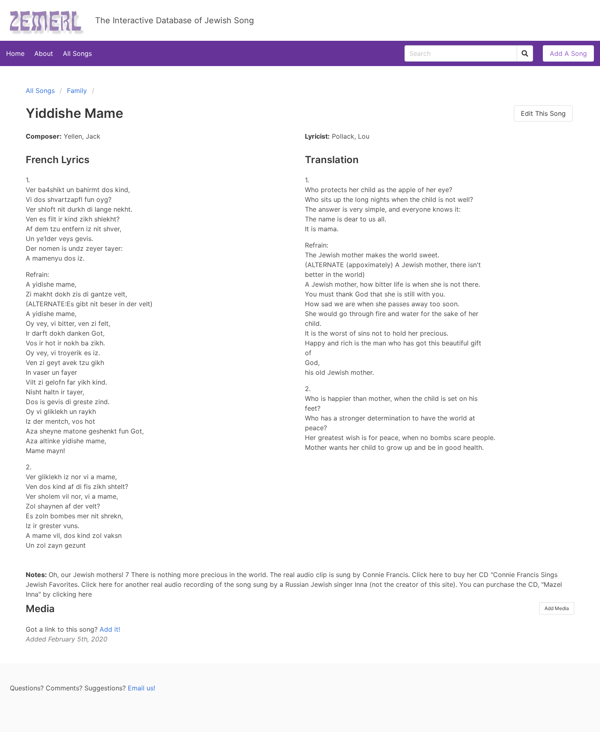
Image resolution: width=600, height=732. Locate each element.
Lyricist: (317, 136)
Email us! (141, 688)
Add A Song (568, 53)
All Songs (77, 53)
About (43, 53)
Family (77, 90)
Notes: (37, 575)
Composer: (44, 136)
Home (15, 53)
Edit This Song (543, 113)
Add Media (556, 608)
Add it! (110, 629)
